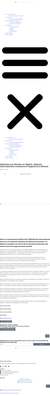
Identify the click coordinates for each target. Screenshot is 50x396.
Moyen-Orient (13, 31)
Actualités (8, 25)
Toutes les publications (6, 321)
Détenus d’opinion (14, 26)
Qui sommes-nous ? (10, 14)
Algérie (11, 28)
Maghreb (12, 30)
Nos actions (9, 17)
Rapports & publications (16, 22)
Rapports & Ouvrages (15, 23)
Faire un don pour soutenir (16, 16)
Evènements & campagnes (16, 19)
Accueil (6, 169)
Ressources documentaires (12, 20)
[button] (25, 87)
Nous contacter (9, 34)
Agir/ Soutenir (9, 33)
